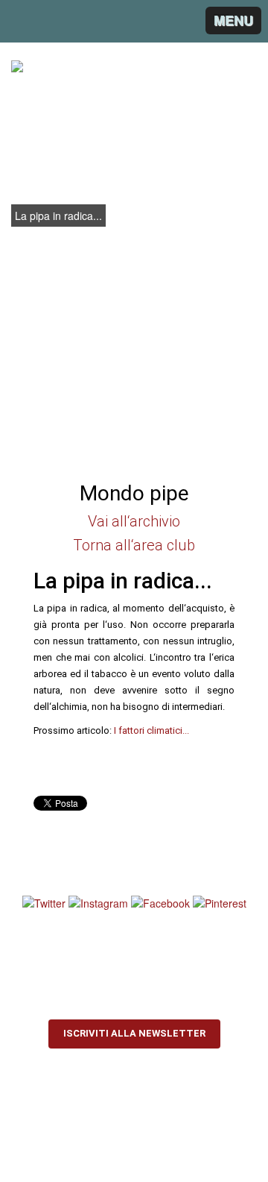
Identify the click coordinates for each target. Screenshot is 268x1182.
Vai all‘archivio (134, 521)
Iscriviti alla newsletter (134, 1033)
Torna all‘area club (134, 545)
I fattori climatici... (151, 730)
